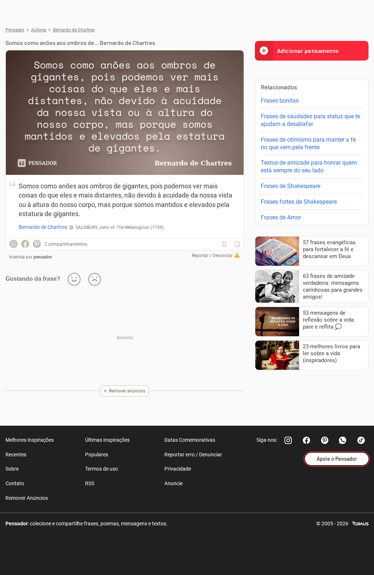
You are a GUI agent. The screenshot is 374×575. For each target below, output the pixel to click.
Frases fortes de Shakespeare (299, 201)
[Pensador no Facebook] (306, 440)
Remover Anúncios (26, 498)
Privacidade (177, 469)
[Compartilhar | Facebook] (25, 244)
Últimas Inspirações (107, 440)
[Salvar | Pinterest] (37, 244)
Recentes (15, 454)
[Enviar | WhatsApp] (13, 244)
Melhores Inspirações (29, 440)
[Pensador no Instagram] (288, 440)
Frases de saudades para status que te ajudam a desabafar (310, 120)
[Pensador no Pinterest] (324, 440)
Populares (96, 454)
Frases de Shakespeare (290, 186)
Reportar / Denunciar (212, 255)
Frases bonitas (280, 100)
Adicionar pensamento (308, 50)
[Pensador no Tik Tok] (361, 440)
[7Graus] (360, 523)
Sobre (12, 469)
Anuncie (173, 483)
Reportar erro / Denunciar (193, 454)
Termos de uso (101, 469)
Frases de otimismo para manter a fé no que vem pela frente (308, 143)
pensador (43, 257)
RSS (89, 483)
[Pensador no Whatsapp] (343, 440)
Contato (14, 483)
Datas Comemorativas (189, 440)
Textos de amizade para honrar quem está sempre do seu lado (309, 166)
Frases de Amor (281, 217)
